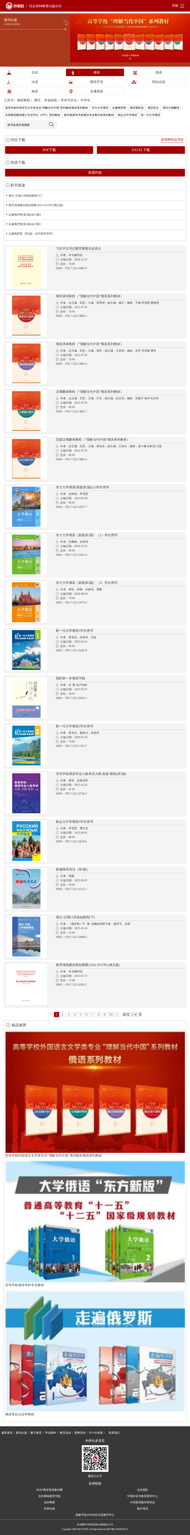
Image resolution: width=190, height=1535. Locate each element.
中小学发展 (96, 1432)
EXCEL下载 (141, 150)
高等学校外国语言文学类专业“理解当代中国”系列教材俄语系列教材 (46, 107)
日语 (35, 72)
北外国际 (142, 1490)
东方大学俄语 (100, 107)
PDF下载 (49, 150)
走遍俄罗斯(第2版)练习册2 (25, 214)
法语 (35, 82)
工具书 (8, 100)
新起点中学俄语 (127, 115)
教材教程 (23, 100)
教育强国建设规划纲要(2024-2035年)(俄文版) (36, 205)
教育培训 (65, 1432)
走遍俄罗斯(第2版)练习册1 (25, 224)
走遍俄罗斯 (119, 107)
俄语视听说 (137, 107)
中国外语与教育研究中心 (142, 1496)
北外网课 (49, 1502)
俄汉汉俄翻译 (171, 107)
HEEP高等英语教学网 (49, 1490)
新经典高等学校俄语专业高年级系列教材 (89, 115)
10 (111, 1014)
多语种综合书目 (172, 139)
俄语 (96, 72)
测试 (37, 100)
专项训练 (50, 100)
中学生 (85, 100)
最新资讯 (7, 1432)
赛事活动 (80, 1432)
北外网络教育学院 (49, 1496)
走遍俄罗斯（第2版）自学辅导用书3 (31, 233)
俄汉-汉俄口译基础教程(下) (25, 195)
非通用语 (96, 91)
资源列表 (95, 172)
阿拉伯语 (158, 82)
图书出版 (21, 1432)
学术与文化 (69, 100)
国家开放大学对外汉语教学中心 (95, 1514)
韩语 (35, 91)
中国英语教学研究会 (142, 1502)
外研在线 (49, 1508)
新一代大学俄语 (150, 115)
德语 (158, 72)
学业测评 (50, 1432)
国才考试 (142, 1508)
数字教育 (36, 1432)
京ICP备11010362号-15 (117, 1529)
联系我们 (114, 1432)
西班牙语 (96, 82)
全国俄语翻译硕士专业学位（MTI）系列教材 (32, 115)
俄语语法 (153, 107)
